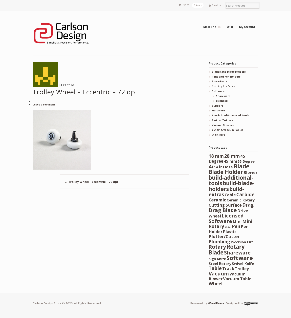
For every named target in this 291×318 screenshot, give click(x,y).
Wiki (230, 27)
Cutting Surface (225, 205)
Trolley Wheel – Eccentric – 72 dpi (91, 182)
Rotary (217, 246)
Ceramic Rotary (241, 199)
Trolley (242, 268)
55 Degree (246, 161)
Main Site (209, 27)
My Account (247, 27)
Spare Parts (219, 81)
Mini (237, 221)
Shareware (223, 96)
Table (215, 268)
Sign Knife (217, 258)
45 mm (230, 161)
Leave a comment (44, 104)
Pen (236, 226)
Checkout (217, 5)
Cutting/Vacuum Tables (227, 130)
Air (212, 166)
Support (217, 105)
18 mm (216, 156)
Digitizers (218, 135)
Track (228, 268)
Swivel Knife (243, 263)
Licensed (222, 101)
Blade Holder (226, 172)
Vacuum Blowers (223, 125)
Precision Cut (242, 242)
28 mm (232, 156)
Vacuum (219, 273)
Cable (230, 194)
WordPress (216, 303)
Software (218, 91)
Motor (228, 227)
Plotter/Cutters (222, 120)
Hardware (218, 110)
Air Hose (224, 167)
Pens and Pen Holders (226, 76)
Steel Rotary (220, 263)
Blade (241, 166)
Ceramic (217, 200)
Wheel (216, 284)
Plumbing (219, 241)
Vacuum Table (237, 278)
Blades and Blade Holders (229, 71)
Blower (250, 172)
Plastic (229, 231)
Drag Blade (223, 210)
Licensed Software (226, 218)
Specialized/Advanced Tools (230, 115)
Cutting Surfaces (223, 86)
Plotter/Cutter (224, 236)
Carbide (245, 194)
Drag (248, 204)
